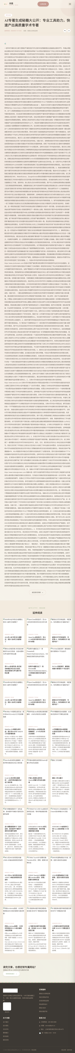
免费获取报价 (11, 974)
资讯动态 (6, 1036)
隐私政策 (63, 1050)
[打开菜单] (70, 4)
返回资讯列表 (37, 592)
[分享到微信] (64, 30)
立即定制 (43, 4)
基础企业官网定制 (44, 993)
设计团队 (6, 1025)
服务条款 (69, 1050)
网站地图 (33, 1050)
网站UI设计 (42, 1008)
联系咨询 (6, 1040)
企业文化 (6, 1029)
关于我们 (6, 1022)
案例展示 (6, 1033)
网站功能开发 (43, 1011)
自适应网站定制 (44, 1001)
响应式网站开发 (44, 997)
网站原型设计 (43, 1004)
